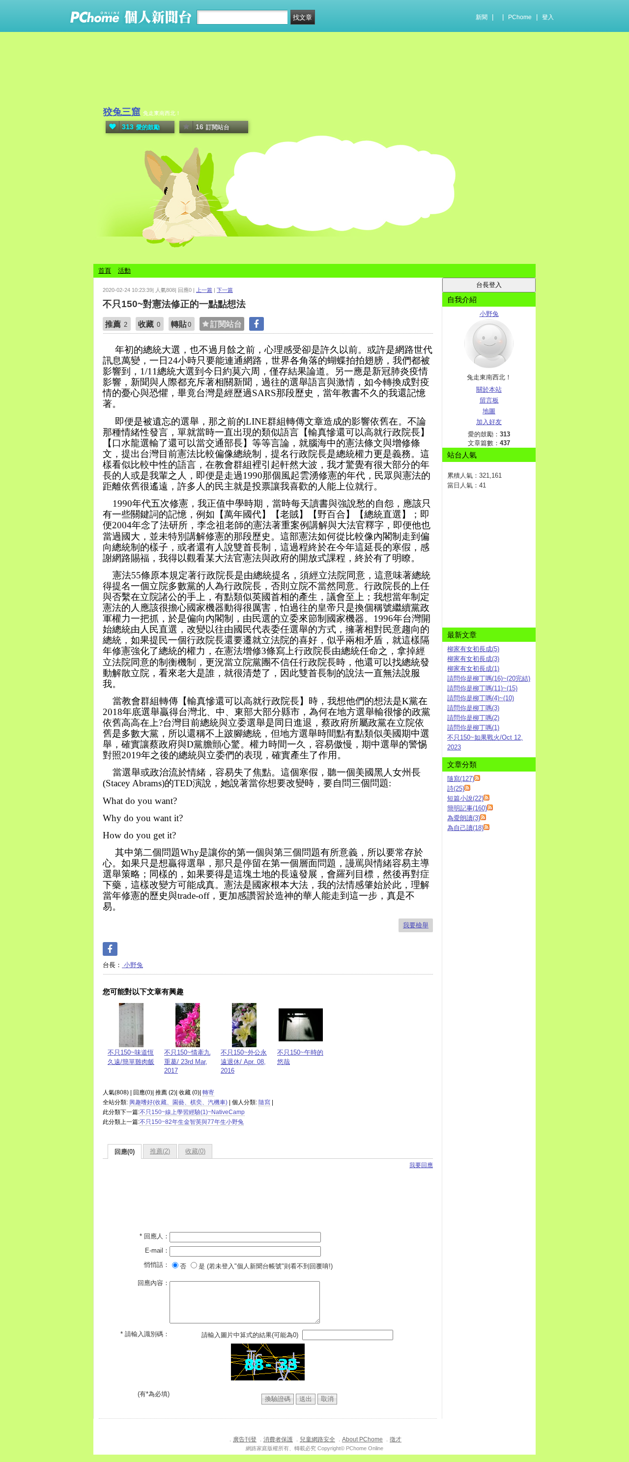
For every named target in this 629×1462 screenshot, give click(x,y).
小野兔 (132, 965)
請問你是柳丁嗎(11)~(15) (482, 688)
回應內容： (154, 1283)
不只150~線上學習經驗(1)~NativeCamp (192, 1112)
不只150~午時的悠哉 (300, 1057)
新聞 (481, 17)
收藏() (195, 1151)
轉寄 (208, 1092)
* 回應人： (155, 1236)
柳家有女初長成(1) (473, 668)
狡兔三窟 (122, 112)
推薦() (160, 1151)
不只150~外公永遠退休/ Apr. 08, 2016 (244, 1061)
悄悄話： (157, 1264)
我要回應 (421, 1165)
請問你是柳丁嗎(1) (473, 727)
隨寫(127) (460, 778)
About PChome (362, 1439)
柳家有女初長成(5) (473, 649)
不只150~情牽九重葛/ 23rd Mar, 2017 (187, 1061)
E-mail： (157, 1250)
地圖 (489, 411)
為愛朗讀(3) (463, 818)
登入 (548, 17)
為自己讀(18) (465, 827)
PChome (520, 17)
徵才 (395, 1439)
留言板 (489, 400)
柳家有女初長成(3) (473, 658)
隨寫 (264, 1102)
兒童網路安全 (317, 1439)
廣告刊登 (245, 1439)
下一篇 (225, 290)
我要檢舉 (416, 925)
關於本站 (489, 389)
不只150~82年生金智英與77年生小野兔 (192, 1121)
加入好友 (489, 422)
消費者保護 (278, 1439)
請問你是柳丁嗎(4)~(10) (480, 698)
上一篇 (204, 290)
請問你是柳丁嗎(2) (473, 717)
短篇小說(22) (465, 798)
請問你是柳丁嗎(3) (473, 708)
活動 (124, 270)
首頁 (104, 270)
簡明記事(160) (467, 808)
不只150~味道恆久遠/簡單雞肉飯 (131, 1057)
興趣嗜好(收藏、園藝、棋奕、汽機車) (178, 1102)
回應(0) (124, 1151)
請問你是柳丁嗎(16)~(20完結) (488, 678)
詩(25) (455, 788)
